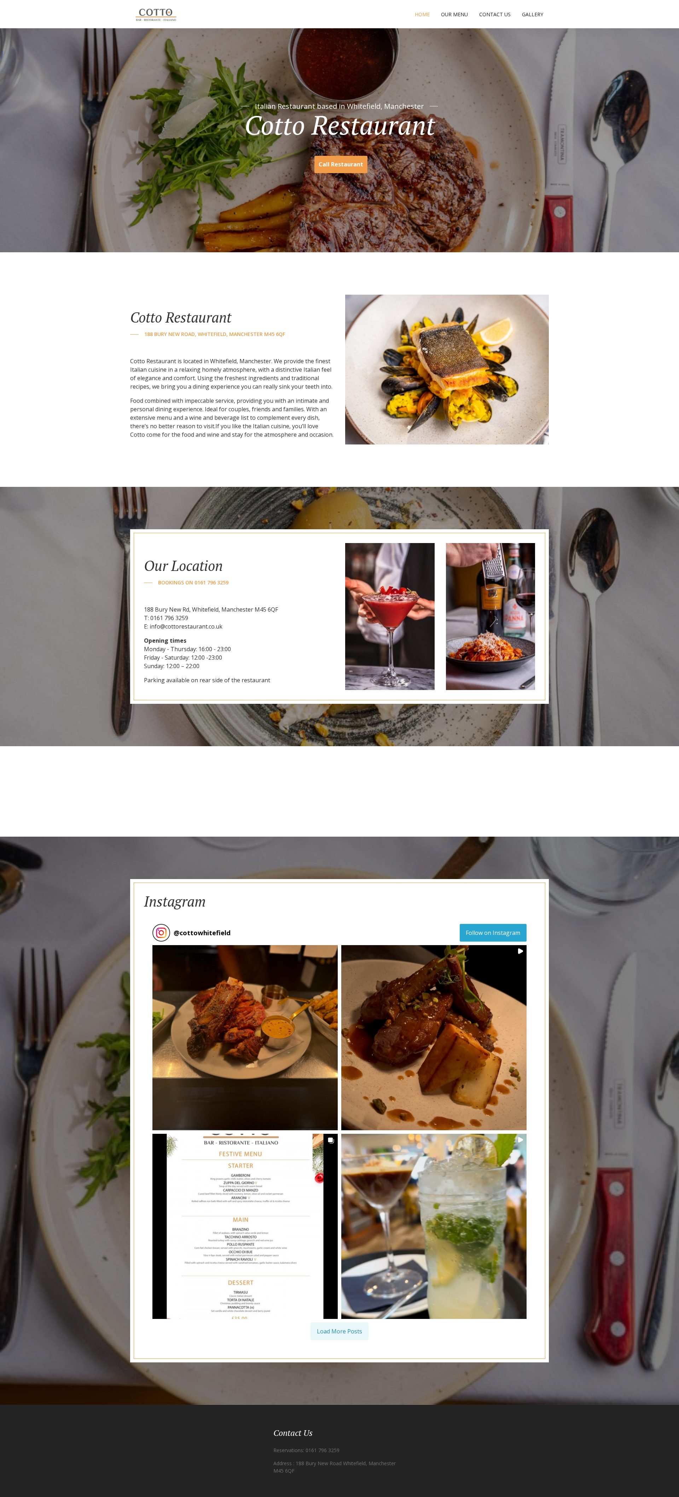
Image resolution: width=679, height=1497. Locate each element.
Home (422, 14)
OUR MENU (454, 14)
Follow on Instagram (493, 933)
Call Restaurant (341, 164)
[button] (245, 1037)
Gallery (532, 14)
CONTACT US (495, 14)
